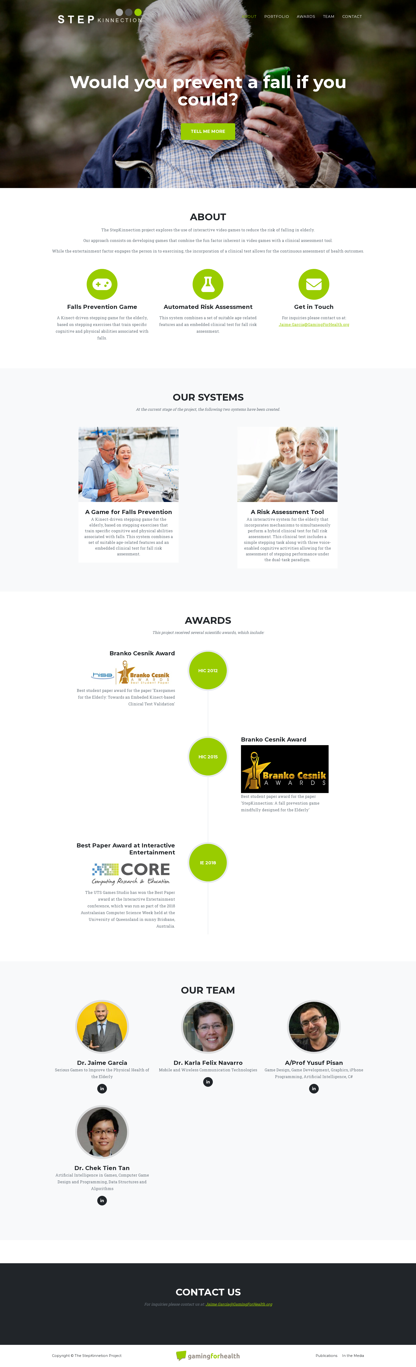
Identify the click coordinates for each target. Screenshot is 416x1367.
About (249, 16)
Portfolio (276, 16)
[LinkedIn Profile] (102, 1089)
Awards (306, 16)
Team (329, 16)
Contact (352, 16)
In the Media (353, 1356)
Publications (326, 1356)
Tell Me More (208, 131)
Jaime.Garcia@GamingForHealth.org (314, 324)
